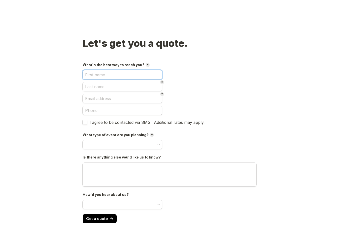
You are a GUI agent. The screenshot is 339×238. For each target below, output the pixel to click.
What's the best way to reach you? (113, 65)
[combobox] (122, 110)
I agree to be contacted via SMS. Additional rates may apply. (147, 122)
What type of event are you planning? (116, 135)
